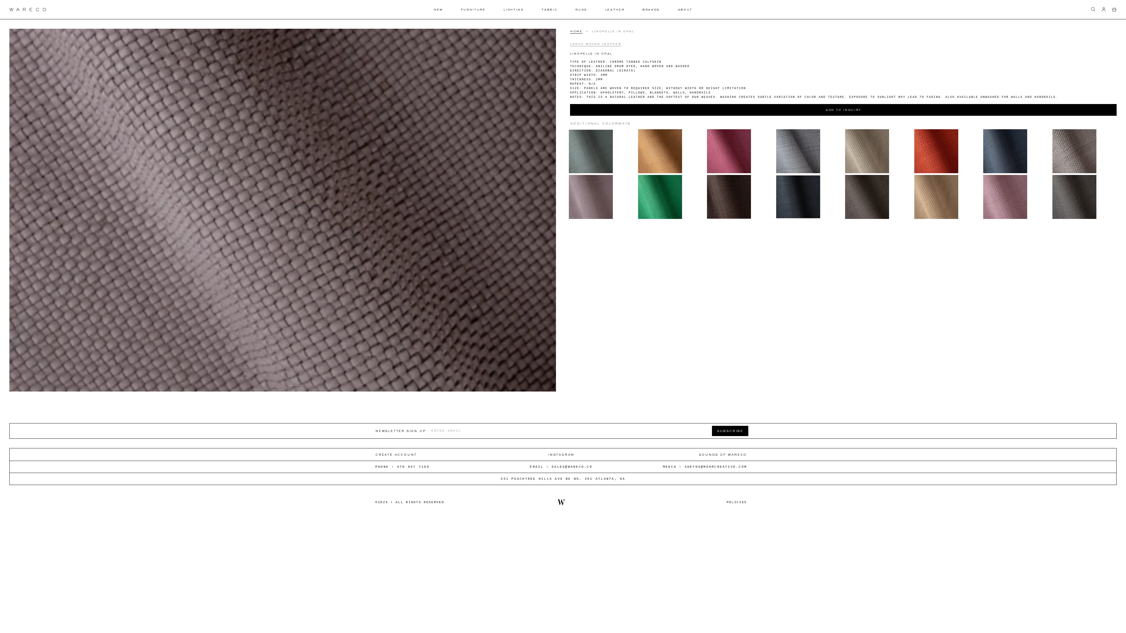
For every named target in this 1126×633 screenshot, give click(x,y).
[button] (1093, 9)
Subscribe (730, 430)
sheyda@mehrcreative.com (716, 467)
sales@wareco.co (572, 467)
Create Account (396, 454)
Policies (737, 502)
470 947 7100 (413, 467)
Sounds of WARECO (723, 454)
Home (576, 31)
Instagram (561, 454)
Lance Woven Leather (595, 44)
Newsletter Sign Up (400, 430)
